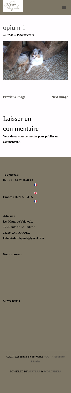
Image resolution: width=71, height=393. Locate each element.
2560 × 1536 (15, 35)
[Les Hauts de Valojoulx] (13, 6)
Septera (33, 371)
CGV (48, 356)
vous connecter (27, 136)
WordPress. (53, 371)
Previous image (14, 97)
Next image (59, 97)
